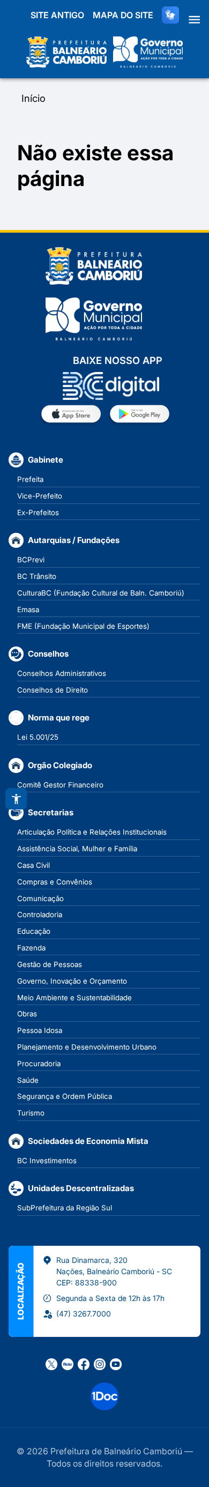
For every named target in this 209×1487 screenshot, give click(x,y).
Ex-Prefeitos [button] (38, 512)
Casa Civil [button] (33, 865)
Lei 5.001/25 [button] (37, 737)
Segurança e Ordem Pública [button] (64, 1096)
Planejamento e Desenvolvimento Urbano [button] (86, 1047)
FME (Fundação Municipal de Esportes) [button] (83, 626)
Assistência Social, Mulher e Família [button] (77, 848)
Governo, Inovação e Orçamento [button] (72, 981)
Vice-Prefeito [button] (39, 496)
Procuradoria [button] (39, 1063)
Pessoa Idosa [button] (39, 1030)
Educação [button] (33, 931)
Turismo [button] (30, 1113)
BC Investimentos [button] (47, 1160)
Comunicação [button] (40, 898)
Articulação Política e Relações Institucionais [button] (92, 832)
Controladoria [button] (39, 914)
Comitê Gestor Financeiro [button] (60, 784)
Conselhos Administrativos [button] (61, 673)
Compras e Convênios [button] (54, 882)
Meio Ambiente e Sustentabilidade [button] (74, 997)
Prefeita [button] (30, 479)
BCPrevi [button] (30, 559)
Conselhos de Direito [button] (52, 690)
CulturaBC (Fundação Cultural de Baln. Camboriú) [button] (100, 593)
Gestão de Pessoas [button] (49, 964)
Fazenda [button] (31, 947)
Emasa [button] (28, 609)
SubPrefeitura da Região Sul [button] (64, 1207)
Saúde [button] (28, 1080)
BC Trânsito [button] (36, 576)
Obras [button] (27, 1013)
